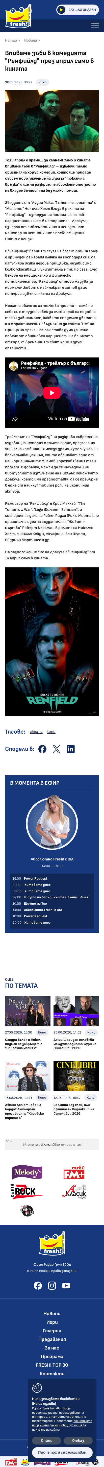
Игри (52, 1322)
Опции (47, 1440)
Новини (30, 40)
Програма (52, 1357)
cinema (36, 731)
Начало (11, 40)
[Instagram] (52, 1286)
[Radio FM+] (11, 1462)
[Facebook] (38, 1286)
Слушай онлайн (82, 10)
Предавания (52, 1339)
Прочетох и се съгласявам (62, 1452)
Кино (43, 82)
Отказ (78, 1440)
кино (51, 731)
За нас (52, 1348)
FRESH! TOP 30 (52, 1365)
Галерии (52, 1331)
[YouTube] (66, 1286)
